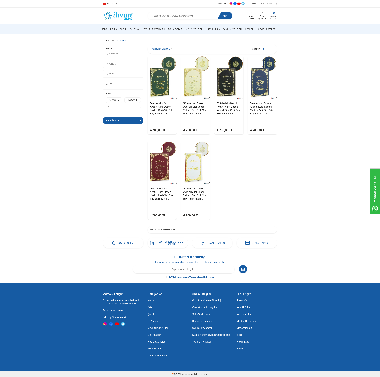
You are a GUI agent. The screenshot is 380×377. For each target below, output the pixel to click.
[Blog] (123, 324)
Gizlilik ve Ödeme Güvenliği (206, 300)
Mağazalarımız (244, 328)
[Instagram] (105, 324)
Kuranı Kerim (213, 29)
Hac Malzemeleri (194, 29)
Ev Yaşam (134, 29)
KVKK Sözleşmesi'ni (178, 277)
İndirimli (112, 74)
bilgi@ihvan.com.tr (117, 317)
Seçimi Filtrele (114, 120)
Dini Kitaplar (175, 29)
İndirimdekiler (244, 314)
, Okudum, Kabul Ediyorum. (191, 277)
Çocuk (123, 29)
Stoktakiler (113, 64)
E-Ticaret (181, 374)
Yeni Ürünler (243, 307)
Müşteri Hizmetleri (246, 321)
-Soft (175, 374)
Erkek (113, 29)
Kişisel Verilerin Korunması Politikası (211, 335)
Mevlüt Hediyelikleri (153, 29)
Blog (239, 335)
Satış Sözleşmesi (201, 314)
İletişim (240, 348)
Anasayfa (110, 40)
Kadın (104, 29)
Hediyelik (250, 29)
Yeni (110, 84)
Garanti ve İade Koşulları (205, 307)
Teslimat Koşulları (201, 341)
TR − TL (110, 4)
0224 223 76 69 (264, 4)
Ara (225, 16)
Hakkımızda (243, 341)
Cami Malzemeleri (232, 29)
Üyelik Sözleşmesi (202, 328)
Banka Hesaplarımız (203, 321)
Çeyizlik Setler (266, 29)
